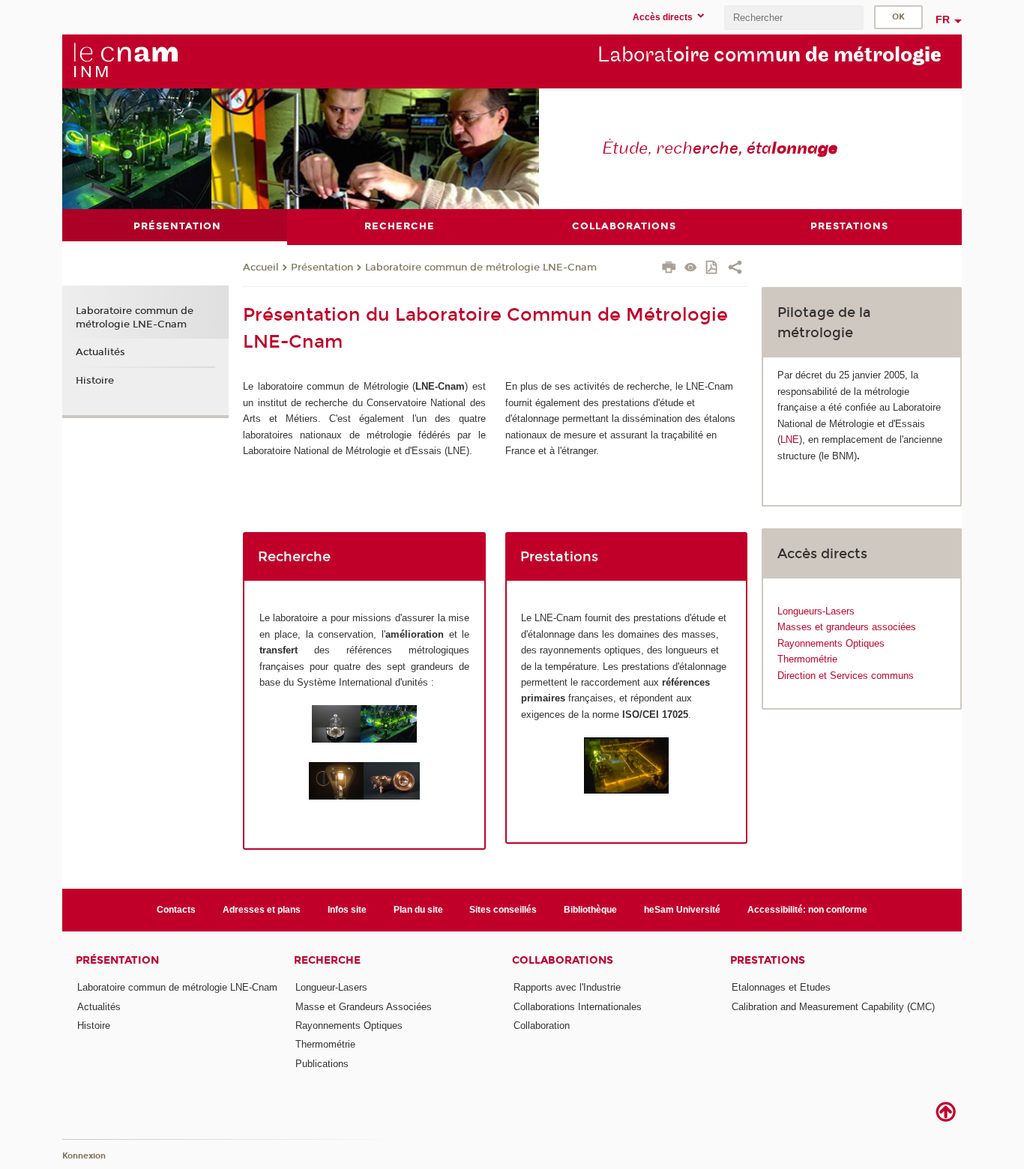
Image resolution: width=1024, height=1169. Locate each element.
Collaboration (541, 1025)
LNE (789, 439)
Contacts (176, 909)
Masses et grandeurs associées (846, 626)
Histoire (95, 381)
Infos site (347, 909)
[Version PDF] (712, 269)
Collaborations (562, 960)
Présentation (322, 268)
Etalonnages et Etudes (781, 987)
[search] (794, 17)
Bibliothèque (590, 909)
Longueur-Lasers (331, 987)
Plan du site (418, 909)
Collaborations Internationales (577, 1006)
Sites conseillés (503, 909)
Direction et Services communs (845, 675)
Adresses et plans (262, 909)
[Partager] (735, 269)
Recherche (327, 960)
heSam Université (682, 909)
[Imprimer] (669, 269)
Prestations (767, 960)
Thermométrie (807, 659)
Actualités (100, 352)
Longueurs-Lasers (816, 611)
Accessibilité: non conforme (807, 909)
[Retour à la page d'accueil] (125, 60)
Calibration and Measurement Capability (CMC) (833, 1006)
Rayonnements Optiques (831, 643)
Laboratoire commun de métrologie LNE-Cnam (481, 268)
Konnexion (84, 1156)
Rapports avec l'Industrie (567, 987)
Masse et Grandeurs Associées (363, 1006)
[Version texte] (690, 269)
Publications (322, 1063)
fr (943, 19)
